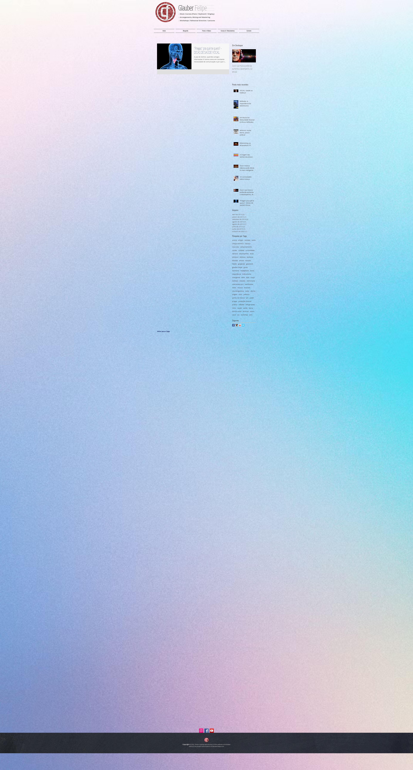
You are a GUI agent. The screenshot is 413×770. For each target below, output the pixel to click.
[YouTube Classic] (240, 325)
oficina (252, 291)
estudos (248, 261)
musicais (247, 288)
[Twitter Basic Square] (243, 325)
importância (236, 274)
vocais (252, 311)
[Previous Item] (236, 55)
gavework (249, 264)
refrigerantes (250, 305)
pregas (234, 301)
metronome (251, 281)
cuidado (241, 250)
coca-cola (235, 247)
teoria (251, 308)
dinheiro (235, 257)
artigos (240, 240)
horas (252, 271)
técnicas (246, 311)
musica (240, 288)
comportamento (246, 247)
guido (246, 267)
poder (252, 298)
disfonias (250, 257)
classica (247, 244)
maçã (252, 277)
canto (254, 240)
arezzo (234, 240)
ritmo (234, 308)
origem (234, 294)
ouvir (240, 294)
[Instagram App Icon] (236, 325)
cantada (247, 240)
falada (234, 264)
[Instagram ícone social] (201, 731)
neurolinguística (238, 291)
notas (247, 291)
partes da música (238, 298)
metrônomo (249, 284)
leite (247, 277)
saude (239, 308)
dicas (252, 254)
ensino (241, 261)
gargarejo (241, 264)
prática (234, 305)
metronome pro (237, 284)
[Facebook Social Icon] (206, 731)
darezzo (235, 254)
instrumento (246, 274)
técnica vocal (236, 311)
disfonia (242, 257)
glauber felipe (237, 267)
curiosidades (250, 250)
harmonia (235, 271)
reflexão (241, 305)
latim (243, 277)
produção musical (244, 301)
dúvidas (235, 261)
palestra (246, 294)
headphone (244, 271)
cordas (234, 250)
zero (250, 315)
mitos (234, 288)
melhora (235, 281)
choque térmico (237, 244)
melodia (242, 281)
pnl (247, 298)
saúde (245, 308)
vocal (234, 315)
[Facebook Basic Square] (233, 325)
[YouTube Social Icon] (212, 731)
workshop (244, 315)
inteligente (236, 277)
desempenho (244, 254)
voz (238, 315)
